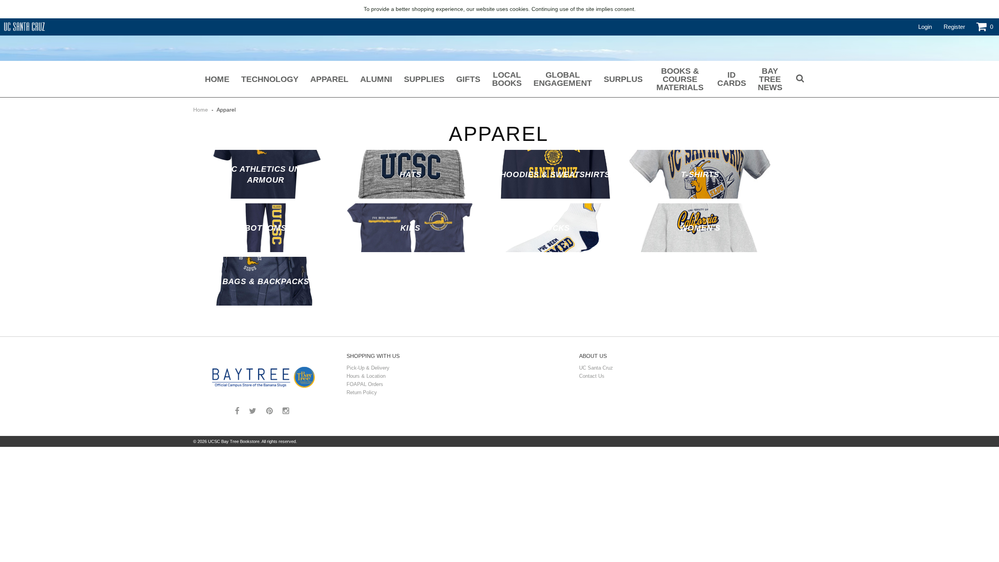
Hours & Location (366, 376)
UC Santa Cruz (596, 368)
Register (954, 26)
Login (925, 26)
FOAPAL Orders (365, 384)
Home (217, 79)
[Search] (800, 79)
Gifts (468, 79)
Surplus (623, 79)
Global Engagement (562, 78)
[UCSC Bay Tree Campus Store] (265, 375)
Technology (270, 79)
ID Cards (731, 78)
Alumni (376, 79)
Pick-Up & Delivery (368, 368)
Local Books (507, 78)
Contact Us (591, 376)
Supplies (424, 79)
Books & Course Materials (680, 79)
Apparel (329, 79)
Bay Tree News (770, 79)
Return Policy (362, 392)
